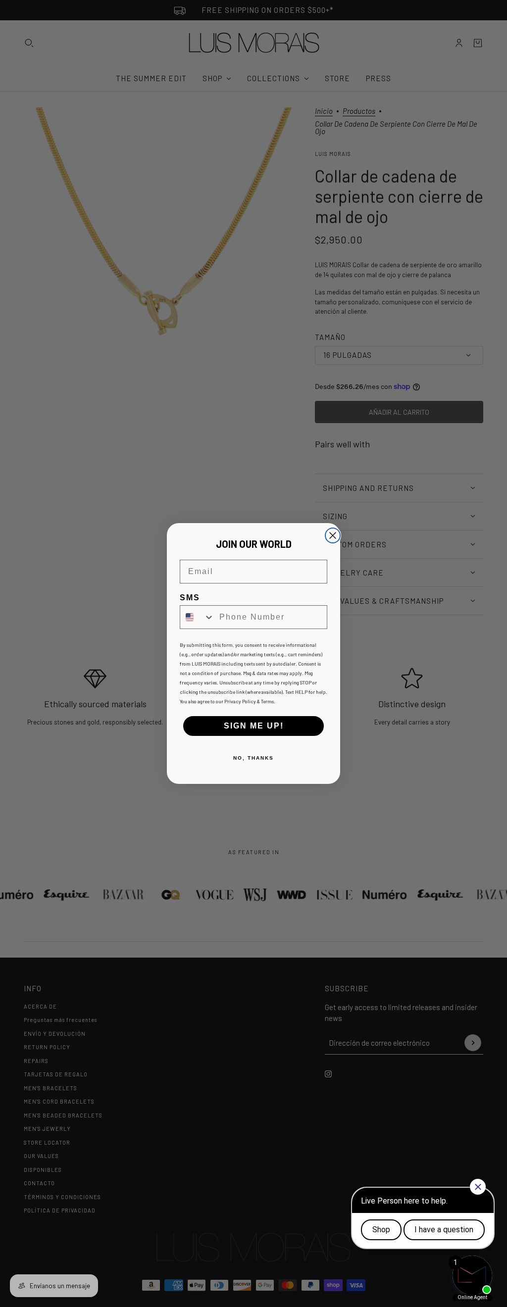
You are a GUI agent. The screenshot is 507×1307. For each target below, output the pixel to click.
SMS (190, 597)
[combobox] (197, 617)
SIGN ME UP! (254, 726)
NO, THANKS (253, 758)
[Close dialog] (332, 535)
